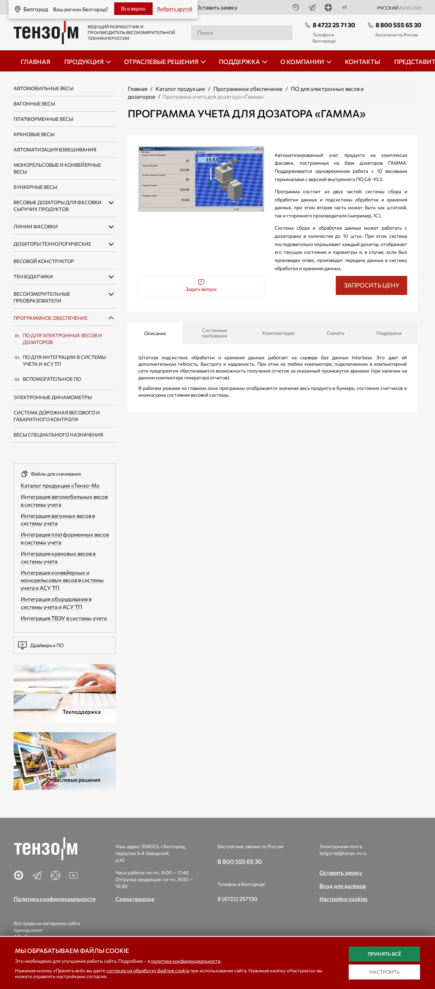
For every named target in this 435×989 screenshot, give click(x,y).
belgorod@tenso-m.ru (343, 853)
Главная (137, 88)
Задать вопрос (201, 289)
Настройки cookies (343, 898)
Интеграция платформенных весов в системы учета (65, 538)
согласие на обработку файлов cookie (147, 970)
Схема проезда (135, 898)
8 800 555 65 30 (398, 25)
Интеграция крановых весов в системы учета (58, 557)
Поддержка (388, 333)
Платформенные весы (43, 119)
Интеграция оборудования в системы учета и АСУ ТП (56, 603)
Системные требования (214, 333)
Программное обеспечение (51, 318)
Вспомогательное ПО (52, 379)
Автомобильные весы (43, 88)
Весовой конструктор (44, 261)
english (411, 8)
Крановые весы (34, 134)
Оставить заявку (216, 7)
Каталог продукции (180, 88)
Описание (155, 333)
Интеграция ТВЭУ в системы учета (64, 618)
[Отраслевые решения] (65, 760)
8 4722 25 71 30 (334, 25)
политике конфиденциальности (186, 961)
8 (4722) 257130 (238, 898)
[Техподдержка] (65, 692)
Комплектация (278, 333)
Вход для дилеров (342, 886)
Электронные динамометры (53, 397)
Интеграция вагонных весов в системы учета (58, 519)
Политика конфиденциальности (54, 898)
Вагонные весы (34, 103)
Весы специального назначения (58, 435)
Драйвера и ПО (47, 645)
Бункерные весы (35, 187)
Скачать (335, 333)
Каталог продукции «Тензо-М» (60, 485)
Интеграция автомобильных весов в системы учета (64, 500)
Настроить (384, 972)
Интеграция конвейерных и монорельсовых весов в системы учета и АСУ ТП (62, 580)
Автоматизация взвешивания (55, 149)
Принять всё (384, 954)
